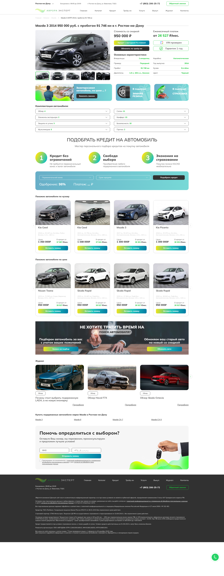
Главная (83, 11)
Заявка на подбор (60, 349)
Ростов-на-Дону (43, 3)
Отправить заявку (70, 456)
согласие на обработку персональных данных (57, 503)
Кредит (112, 11)
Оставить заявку (53, 248)
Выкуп (155, 11)
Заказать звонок (87, 96)
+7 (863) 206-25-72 (150, 3)
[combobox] (66, 177)
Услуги (142, 11)
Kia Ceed (43, 227)
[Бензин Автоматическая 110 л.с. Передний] (92, 275)
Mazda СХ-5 (156, 420)
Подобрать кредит (169, 177)
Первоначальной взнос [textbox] (52, 177)
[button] (107, 50)
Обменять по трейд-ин (131, 48)
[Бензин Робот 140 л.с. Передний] (53, 212)
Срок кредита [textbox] (105, 177)
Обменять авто (164, 349)
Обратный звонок (177, 3)
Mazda (53, 18)
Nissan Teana (45, 290)
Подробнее (78, 405)
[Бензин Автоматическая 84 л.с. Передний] (170, 212)
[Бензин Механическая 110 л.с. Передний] (131, 275)
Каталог (98, 11)
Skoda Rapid (84, 290)
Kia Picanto (162, 227)
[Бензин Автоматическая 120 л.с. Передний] (131, 212)
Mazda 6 (77, 420)
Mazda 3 (121, 227)
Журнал (169, 11)
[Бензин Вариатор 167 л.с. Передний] (53, 275)
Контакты (184, 11)
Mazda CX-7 (118, 420)
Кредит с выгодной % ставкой (132, 43)
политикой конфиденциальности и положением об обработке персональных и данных (71, 461)
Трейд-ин (127, 11)
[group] (72, 50)
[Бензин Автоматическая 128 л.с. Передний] (92, 212)
